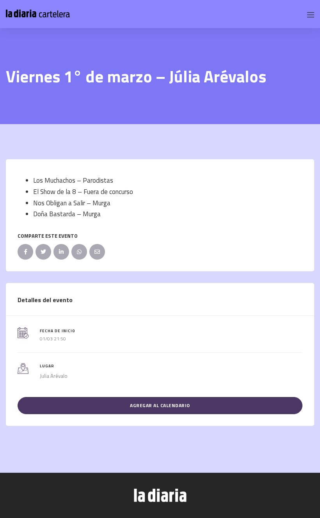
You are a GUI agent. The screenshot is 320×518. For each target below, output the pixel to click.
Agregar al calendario (160, 405)
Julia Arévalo (54, 376)
